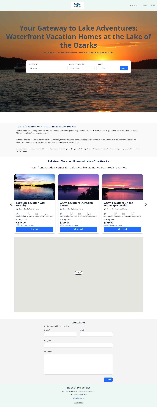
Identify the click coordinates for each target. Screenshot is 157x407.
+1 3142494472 (78, 398)
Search (124, 68)
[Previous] (11, 204)
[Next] (145, 204)
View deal (34, 229)
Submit (108, 380)
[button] (78, 273)
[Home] (77, 5)
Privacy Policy (78, 403)
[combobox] (133, 5)
